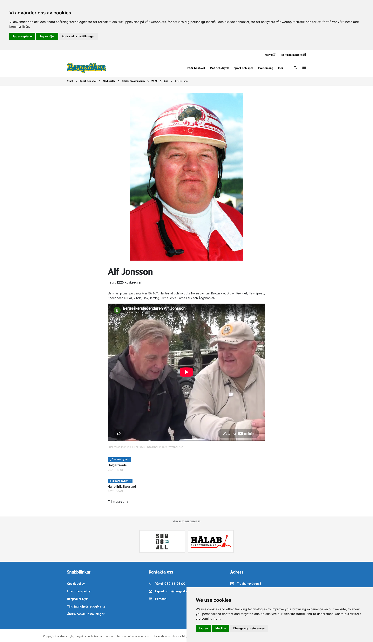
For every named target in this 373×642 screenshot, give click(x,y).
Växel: (169, 583)
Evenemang (265, 68)
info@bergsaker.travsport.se (164, 447)
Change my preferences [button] (249, 628)
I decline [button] (220, 628)
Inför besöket (196, 68)
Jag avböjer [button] (47, 36)
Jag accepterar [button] (22, 36)
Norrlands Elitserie (292, 55)
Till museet (116, 501)
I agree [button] (203, 628)
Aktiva (269, 55)
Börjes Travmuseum (133, 81)
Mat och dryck (219, 68)
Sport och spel (243, 68)
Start (70, 81)
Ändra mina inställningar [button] (78, 36)
